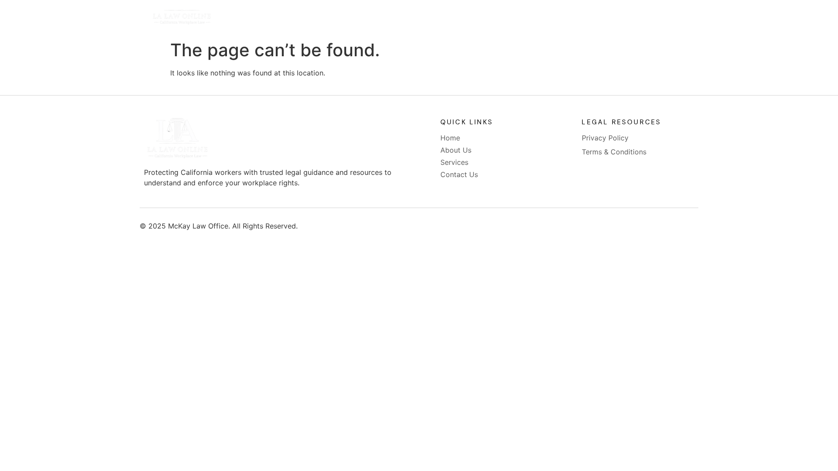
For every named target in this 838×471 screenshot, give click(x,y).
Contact (500, 18)
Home (349, 18)
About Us (397, 18)
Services (449, 18)
